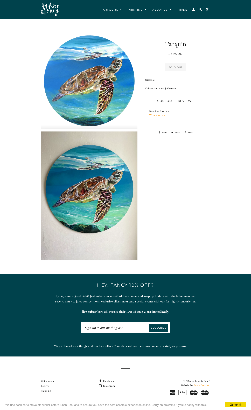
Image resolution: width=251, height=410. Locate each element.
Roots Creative (202, 385)
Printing (136, 9)
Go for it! (235, 404)
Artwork (111, 9)
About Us (160, 9)
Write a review (157, 115)
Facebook (108, 380)
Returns (45, 385)
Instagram (108, 385)
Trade (182, 9)
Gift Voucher (47, 380)
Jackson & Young (201, 380)
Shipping (46, 390)
